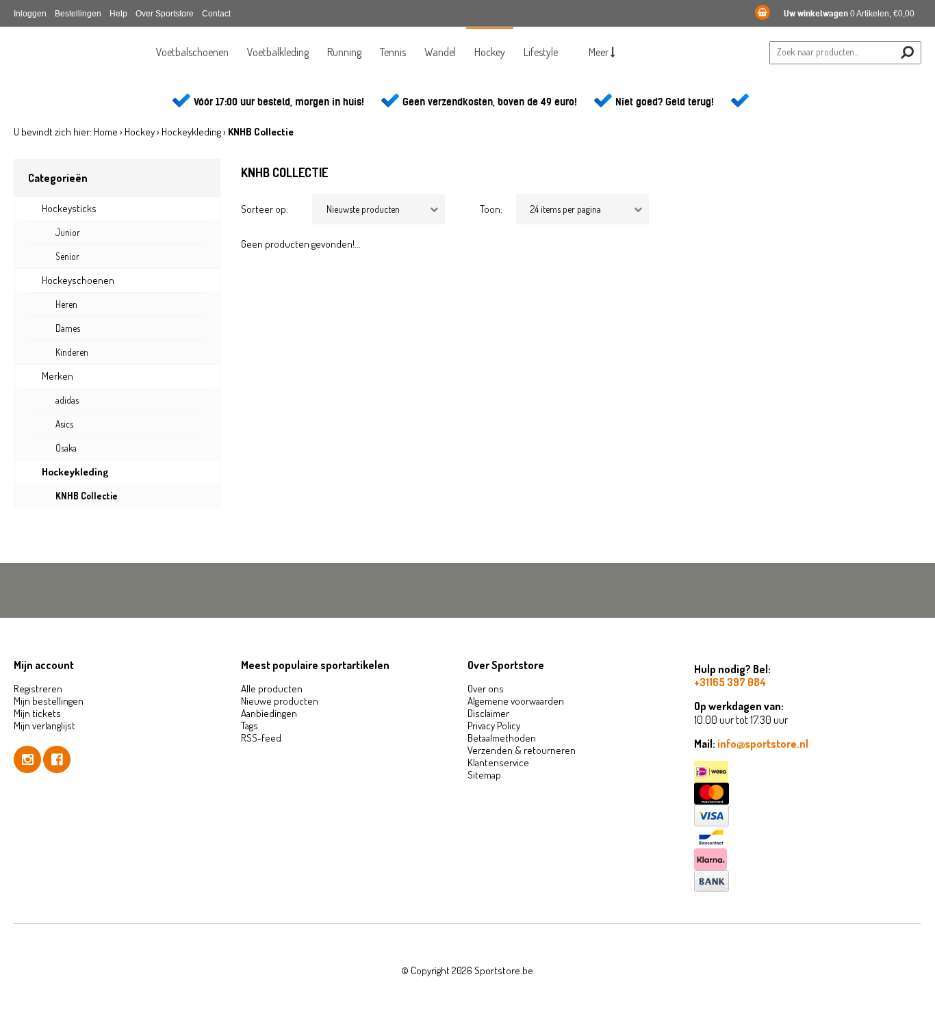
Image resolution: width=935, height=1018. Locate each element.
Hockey (489, 52)
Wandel (440, 52)
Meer (600, 52)
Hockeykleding (191, 131)
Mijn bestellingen (49, 700)
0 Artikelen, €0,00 (849, 13)
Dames (67, 328)
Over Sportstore (165, 13)
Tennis (393, 52)
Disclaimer (488, 713)
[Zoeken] (907, 52)
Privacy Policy (493, 725)
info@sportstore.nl (762, 744)
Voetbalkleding (278, 52)
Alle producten (272, 688)
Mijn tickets (37, 713)
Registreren (38, 688)
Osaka (66, 448)
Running (344, 52)
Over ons (485, 688)
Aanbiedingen (269, 713)
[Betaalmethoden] (807, 772)
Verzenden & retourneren (521, 750)
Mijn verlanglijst (44, 725)
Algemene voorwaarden (515, 700)
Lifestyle (541, 52)
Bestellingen (78, 13)
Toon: (491, 209)
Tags (249, 725)
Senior (67, 256)
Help (118, 13)
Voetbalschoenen (192, 52)
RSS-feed (261, 737)
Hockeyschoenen (78, 280)
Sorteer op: (264, 209)
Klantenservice (498, 762)
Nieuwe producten (279, 700)
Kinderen (71, 352)
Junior (67, 232)
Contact (216, 13)
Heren (66, 304)
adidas (67, 400)
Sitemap (484, 774)
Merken (57, 375)
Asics (64, 424)
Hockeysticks (69, 208)
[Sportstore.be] (79, 62)
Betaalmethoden (501, 737)
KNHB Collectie (86, 495)
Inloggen (30, 13)
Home (106, 131)
